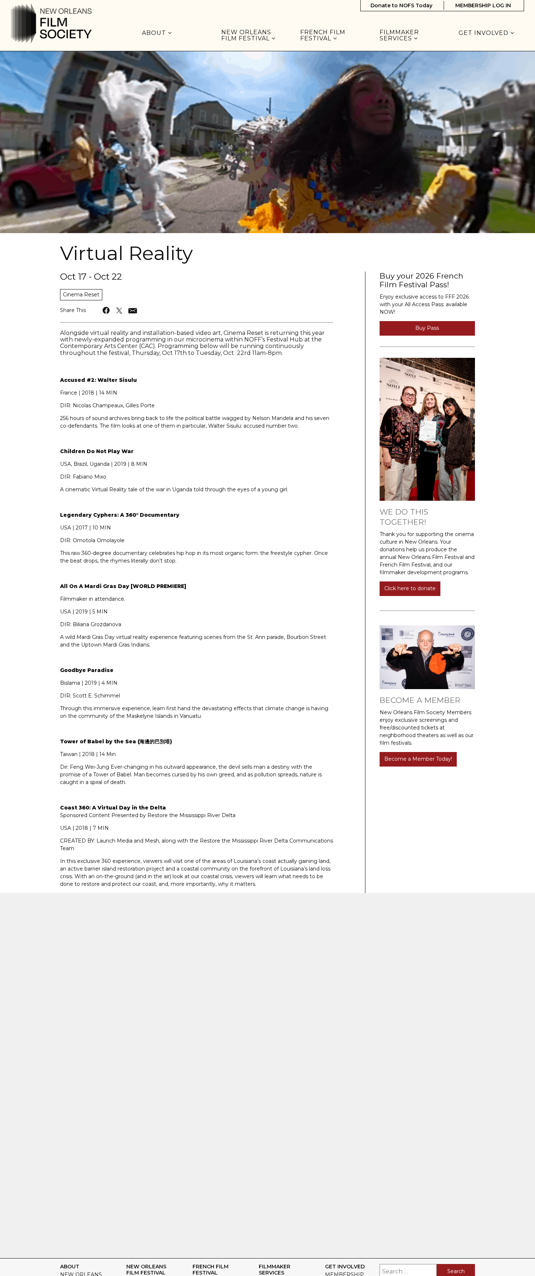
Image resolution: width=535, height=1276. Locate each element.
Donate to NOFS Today (401, 5)
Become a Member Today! (418, 759)
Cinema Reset (81, 294)
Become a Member (420, 700)
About (155, 33)
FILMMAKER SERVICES (399, 35)
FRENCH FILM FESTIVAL (322, 35)
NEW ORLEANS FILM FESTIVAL (246, 35)
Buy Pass (427, 328)
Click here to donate (410, 588)
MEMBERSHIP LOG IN (483, 5)
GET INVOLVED (484, 33)
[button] (106, 310)
